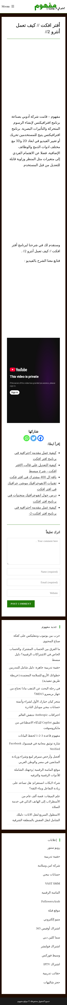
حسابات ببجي (51, 874)
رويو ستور (54, 847)
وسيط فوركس (51, 955)
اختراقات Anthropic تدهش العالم (39, 715)
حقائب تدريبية (51, 973)
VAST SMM (52, 883)
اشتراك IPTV (51, 964)
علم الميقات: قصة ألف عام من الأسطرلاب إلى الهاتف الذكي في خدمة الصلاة (36, 801)
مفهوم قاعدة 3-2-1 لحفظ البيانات (39, 735)
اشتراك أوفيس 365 (48, 928)
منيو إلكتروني (52, 919)
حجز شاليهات (51, 982)
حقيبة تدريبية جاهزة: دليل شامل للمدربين (34, 667)
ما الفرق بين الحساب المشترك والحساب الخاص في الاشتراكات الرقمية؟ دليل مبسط (34, 654)
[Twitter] (33, 438)
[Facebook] (40, 438)
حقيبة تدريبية (52, 856)
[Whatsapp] (26, 438)
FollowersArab (50, 901)
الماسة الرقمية (51, 892)
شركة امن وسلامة (49, 865)
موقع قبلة (54, 910)
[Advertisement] (33, 205)
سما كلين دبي (51, 937)
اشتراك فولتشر (50, 946)
